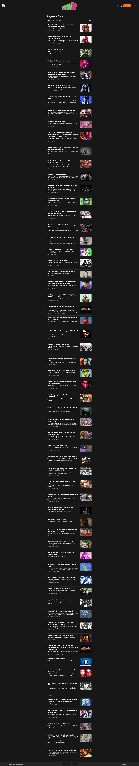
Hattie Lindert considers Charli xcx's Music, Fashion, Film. (61, 362)
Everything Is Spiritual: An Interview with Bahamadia (60, 396)
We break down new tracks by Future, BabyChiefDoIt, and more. (61, 661)
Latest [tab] (49, 20)
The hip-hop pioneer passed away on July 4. (58, 273)
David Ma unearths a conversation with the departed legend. (62, 533)
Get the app (75, 764)
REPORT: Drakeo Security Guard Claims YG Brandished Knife (61, 433)
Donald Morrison (55, 265)
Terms (14, 764)
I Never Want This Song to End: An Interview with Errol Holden (62, 318)
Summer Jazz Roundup (55, 50)
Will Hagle (53, 254)
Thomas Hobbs (57, 104)
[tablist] (54, 20)
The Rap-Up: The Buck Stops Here (58, 724)
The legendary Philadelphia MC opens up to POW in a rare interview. (61, 399)
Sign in (134, 6)
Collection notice (19, 764)
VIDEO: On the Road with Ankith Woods (60, 249)
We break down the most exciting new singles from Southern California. (62, 346)
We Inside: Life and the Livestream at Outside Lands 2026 (62, 186)
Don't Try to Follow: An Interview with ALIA (61, 750)
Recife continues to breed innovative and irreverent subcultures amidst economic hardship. (60, 741)
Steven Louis (54, 179)
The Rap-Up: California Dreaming (58, 344)
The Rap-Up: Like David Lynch (57, 174)
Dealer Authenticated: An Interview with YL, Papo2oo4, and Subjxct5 (61, 469)
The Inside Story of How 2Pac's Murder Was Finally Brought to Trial (62, 162)
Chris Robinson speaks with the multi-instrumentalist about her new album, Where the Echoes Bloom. (62, 752)
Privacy (10, 764)
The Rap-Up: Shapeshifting (56, 659)
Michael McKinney (55, 231)
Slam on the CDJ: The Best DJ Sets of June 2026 (61, 565)
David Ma (55, 535)
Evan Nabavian (54, 522)
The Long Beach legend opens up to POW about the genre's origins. (62, 286)
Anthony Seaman (55, 66)
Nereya (52, 690)
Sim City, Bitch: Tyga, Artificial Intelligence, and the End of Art (61, 296)
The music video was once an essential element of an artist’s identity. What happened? (62, 124)
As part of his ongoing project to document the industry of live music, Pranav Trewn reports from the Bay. (62, 544)
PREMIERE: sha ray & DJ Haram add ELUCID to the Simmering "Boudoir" (62, 148)
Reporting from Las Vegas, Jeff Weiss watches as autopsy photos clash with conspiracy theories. (61, 88)
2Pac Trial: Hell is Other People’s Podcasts (61, 110)
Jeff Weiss (55, 90)
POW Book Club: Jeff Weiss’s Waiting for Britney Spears (60, 420)
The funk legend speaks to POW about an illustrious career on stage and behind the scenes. (62, 139)
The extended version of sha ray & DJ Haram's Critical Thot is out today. (62, 152)
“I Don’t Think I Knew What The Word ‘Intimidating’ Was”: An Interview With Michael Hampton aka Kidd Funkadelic (62, 134)
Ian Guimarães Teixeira (56, 744)
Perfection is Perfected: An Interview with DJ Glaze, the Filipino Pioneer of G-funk (62, 282)
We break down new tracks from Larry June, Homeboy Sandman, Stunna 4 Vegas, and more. (61, 591)
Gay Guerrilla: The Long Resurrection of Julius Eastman (62, 495)
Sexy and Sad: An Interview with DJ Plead (61, 370)
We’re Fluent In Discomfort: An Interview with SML (62, 684)
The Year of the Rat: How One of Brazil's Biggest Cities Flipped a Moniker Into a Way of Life (62, 737)
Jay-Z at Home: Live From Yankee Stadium (61, 577)
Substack (124, 764)
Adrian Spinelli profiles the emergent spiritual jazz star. (61, 511)
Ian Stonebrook (56, 462)
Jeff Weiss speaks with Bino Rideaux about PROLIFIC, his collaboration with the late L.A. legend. (61, 216)
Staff (52, 605)
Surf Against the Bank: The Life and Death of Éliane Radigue (62, 711)
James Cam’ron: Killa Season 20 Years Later (62, 457)
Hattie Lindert (54, 364)
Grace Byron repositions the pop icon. (56, 556)
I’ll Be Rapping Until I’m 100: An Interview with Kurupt (62, 98)
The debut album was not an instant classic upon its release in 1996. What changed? (62, 627)
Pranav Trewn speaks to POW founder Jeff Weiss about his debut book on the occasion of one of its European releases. (62, 423)
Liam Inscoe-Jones (55, 501)
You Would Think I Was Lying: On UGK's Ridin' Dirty (62, 332)
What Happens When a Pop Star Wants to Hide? (61, 359)
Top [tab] (53, 20)
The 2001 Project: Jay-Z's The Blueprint (60, 611)
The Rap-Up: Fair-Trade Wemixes (58, 588)
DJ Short (53, 275)
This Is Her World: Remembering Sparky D (61, 271)
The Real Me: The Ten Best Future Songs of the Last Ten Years (61, 382)
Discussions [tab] (58, 20)
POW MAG (53, 218)
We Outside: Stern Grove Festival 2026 (60, 541)
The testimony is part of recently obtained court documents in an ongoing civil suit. (62, 437)
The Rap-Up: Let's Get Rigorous (57, 260)
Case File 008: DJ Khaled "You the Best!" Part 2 (62, 239)
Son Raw (52, 629)
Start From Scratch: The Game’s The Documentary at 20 (59, 37)
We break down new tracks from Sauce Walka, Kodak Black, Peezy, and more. (62, 726)
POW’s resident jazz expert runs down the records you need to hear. (62, 52)
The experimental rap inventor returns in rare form (60, 521)
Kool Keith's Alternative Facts (57, 519)
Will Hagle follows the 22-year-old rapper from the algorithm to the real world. (62, 251)
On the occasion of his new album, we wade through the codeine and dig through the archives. (61, 386)
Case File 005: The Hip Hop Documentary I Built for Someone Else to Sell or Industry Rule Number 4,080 (62, 647)
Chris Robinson (54, 54)
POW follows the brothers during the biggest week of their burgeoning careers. (62, 76)
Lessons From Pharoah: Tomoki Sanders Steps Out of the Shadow (60, 508)
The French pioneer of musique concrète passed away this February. (61, 715)
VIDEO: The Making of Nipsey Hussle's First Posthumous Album (61, 212)
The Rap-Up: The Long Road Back (58, 61)
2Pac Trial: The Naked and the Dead (59, 85)
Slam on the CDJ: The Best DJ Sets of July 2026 (61, 226)
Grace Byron (54, 558)
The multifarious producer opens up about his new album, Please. (62, 373)
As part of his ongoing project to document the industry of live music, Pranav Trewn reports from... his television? (62, 190)
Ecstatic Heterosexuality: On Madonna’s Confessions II (60, 553)
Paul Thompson (57, 43)
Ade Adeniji (53, 288)
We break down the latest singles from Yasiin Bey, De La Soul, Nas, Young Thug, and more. (62, 63)
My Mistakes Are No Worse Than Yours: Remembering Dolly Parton (60, 26)
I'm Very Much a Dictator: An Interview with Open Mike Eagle (61, 199)
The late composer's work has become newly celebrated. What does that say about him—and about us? (61, 499)
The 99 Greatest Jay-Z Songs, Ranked (60, 635)
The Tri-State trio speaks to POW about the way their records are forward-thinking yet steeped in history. (62, 472)
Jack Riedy (53, 141)
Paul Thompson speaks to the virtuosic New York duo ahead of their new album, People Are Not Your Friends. (62, 674)
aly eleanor (54, 717)
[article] (69, 28)
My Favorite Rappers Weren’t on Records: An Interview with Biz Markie (62, 530)
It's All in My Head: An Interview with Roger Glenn (61, 482)
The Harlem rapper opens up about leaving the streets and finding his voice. (62, 322)
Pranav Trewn (54, 192)
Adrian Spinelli (54, 513)
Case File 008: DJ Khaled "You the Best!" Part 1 (62, 307)
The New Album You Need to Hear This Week (62, 408)
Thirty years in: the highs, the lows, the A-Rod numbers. (61, 637)
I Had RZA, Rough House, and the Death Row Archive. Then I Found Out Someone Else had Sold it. (62, 652)
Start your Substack (66, 764)
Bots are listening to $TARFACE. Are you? (57, 298)
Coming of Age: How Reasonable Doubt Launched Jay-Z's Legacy (60, 623)
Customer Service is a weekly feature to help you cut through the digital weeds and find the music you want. (62, 410)
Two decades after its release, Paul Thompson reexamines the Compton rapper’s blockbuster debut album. (62, 41)
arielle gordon (56, 30)
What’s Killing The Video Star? (57, 121)
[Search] (118, 5)
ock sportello (54, 300)
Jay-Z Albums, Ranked (55, 600)
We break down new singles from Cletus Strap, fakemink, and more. (62, 263)
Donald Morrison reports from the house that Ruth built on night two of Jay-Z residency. (62, 580)
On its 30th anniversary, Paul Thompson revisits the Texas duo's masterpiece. (61, 335)
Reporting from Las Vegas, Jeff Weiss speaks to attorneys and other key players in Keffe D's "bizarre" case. (62, 165)
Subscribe (127, 6)
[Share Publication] (121, 5)
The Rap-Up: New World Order (57, 445)
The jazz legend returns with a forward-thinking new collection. (60, 485)
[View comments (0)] (59, 32)
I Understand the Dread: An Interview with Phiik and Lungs (61, 671)
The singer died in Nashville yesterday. (57, 28)
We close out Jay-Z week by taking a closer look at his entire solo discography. (62, 602)
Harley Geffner (54, 349)
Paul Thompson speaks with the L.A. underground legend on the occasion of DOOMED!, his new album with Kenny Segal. (62, 203)
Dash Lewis (55, 324)
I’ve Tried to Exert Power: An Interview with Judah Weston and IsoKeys (61, 73)
